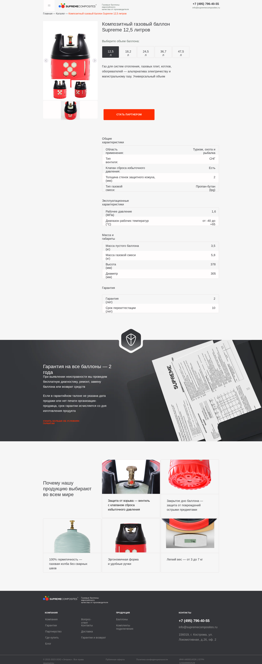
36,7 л (163, 53)
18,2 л (128, 53)
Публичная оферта (115, 659)
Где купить (52, 637)
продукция (123, 612)
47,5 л (181, 53)
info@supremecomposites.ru (206, 7)
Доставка (87, 631)
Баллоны (122, 619)
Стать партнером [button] (129, 114)
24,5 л (146, 53)
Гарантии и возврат (93, 637)
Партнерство (53, 631)
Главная (47, 13)
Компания (51, 619)
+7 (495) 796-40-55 (206, 3)
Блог (48, 643)
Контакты (87, 625)
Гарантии (51, 625)
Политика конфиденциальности (152, 659)
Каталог (60, 13)
